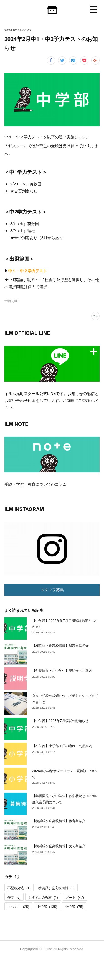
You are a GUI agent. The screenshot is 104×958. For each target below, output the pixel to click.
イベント (18, 906)
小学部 (74, 906)
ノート (75, 897)
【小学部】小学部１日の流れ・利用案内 (62, 745)
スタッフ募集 (52, 590)
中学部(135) (11, 301)
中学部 (47, 906)
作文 (14, 897)
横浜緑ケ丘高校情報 (56, 887)
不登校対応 (19, 887)
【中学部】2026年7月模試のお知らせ (60, 720)
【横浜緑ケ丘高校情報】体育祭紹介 (58, 820)
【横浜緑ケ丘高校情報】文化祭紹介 (58, 845)
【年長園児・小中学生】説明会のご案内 (62, 670)
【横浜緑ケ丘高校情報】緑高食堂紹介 (60, 645)
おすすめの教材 (43, 897)
